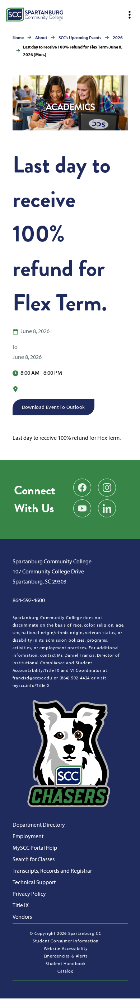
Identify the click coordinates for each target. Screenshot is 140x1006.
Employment (28, 836)
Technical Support (34, 882)
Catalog (65, 971)
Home (18, 37)
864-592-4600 (29, 600)
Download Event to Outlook (53, 407)
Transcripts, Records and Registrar (52, 870)
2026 (118, 37)
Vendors (22, 916)
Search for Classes (34, 859)
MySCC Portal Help (35, 847)
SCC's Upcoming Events (80, 37)
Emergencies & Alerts (66, 956)
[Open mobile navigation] (129, 15)
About (41, 37)
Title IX (21, 905)
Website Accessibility (66, 948)
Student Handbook (66, 963)
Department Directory (39, 824)
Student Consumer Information (66, 940)
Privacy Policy (29, 893)
